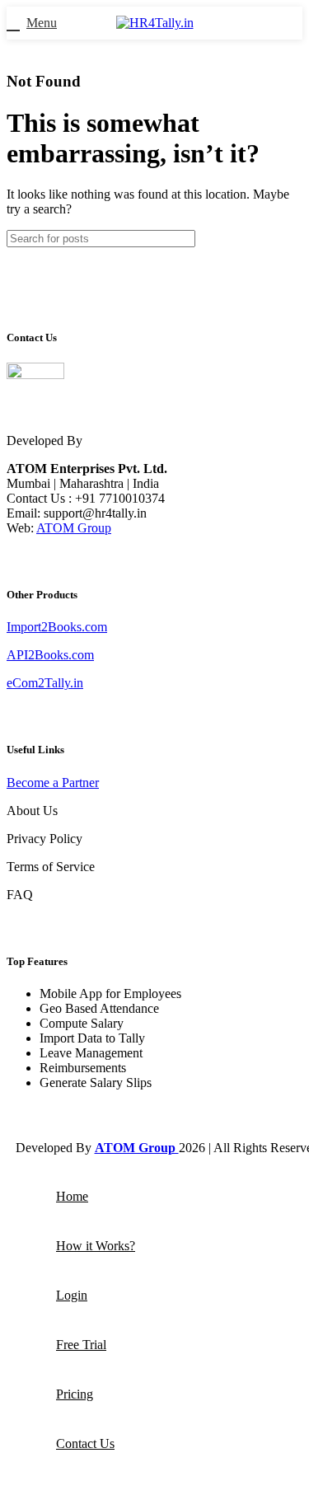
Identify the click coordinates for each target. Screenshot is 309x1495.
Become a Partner (53, 783)
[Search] (283, 238)
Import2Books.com (57, 627)
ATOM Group (73, 528)
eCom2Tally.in (45, 683)
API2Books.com (50, 655)
